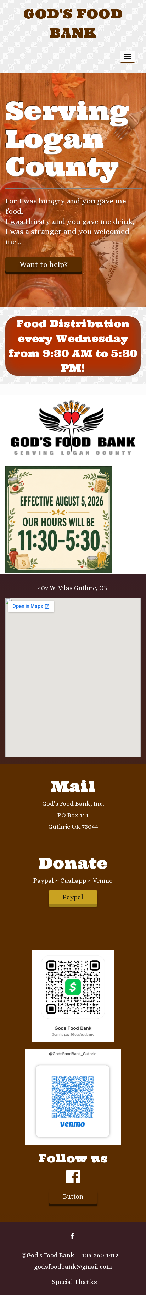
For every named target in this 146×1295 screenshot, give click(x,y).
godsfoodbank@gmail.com (73, 1266)
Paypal (73, 897)
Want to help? (43, 264)
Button (73, 1196)
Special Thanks (74, 1281)
